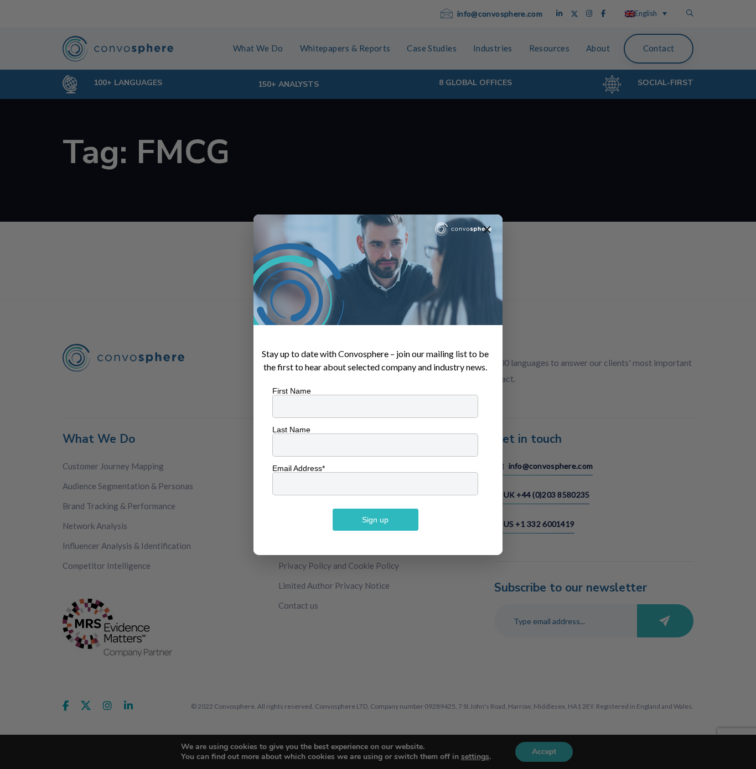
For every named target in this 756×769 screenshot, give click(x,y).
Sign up (375, 519)
